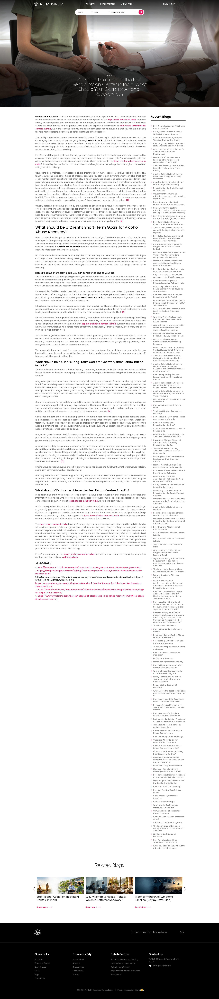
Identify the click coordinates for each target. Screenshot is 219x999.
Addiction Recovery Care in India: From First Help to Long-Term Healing (168, 168)
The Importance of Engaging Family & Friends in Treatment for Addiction (168, 828)
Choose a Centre (42, 963)
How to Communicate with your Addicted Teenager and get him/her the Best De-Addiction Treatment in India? (167, 595)
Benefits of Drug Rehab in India (167, 765)
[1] (127, 200)
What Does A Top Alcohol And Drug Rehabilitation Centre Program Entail (167, 552)
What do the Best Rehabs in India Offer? (168, 818)
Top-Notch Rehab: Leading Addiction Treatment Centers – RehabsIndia (167, 450)
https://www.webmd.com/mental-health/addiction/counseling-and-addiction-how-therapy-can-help (88, 567)
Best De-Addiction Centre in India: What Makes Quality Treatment (168, 270)
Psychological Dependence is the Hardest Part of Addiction (168, 782)
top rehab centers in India (122, 119)
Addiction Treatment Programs (167, 822)
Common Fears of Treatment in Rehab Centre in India (167, 732)
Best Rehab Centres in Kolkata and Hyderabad (169, 400)
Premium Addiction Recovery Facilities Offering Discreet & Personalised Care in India (166, 160)
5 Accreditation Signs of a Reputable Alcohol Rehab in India (168, 281)
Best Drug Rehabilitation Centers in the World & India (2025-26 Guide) (169, 217)
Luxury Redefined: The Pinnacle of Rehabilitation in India (168, 486)
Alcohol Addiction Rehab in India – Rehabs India (169, 429)
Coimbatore (78, 970)
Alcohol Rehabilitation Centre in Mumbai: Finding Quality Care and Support (168, 230)
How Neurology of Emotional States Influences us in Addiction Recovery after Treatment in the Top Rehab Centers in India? (168, 606)
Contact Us (40, 978)
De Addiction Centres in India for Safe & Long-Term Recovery (168, 183)
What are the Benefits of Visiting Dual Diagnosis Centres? (168, 752)
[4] (109, 411)
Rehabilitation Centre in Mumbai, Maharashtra (168, 189)
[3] (123, 312)
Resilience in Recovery (163, 658)
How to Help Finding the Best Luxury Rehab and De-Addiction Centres (167, 377)
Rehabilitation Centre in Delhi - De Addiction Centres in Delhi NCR (168, 435)
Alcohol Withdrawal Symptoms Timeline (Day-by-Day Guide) (167, 138)
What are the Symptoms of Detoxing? (165, 797)
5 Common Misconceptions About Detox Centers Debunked (169, 472)
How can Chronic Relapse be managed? (166, 653)
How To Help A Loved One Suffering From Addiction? (165, 841)
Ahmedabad (78, 959)
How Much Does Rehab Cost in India (167, 406)
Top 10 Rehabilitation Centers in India (167, 545)
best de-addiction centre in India (101, 515)
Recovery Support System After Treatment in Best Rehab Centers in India (168, 707)
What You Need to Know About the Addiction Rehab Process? (169, 847)
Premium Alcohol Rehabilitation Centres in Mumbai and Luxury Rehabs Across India (167, 263)
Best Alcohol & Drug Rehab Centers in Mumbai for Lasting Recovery (167, 341)
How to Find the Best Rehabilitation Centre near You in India (169, 418)
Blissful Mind (116, 974)
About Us (90, 3)
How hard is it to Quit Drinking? (167, 786)
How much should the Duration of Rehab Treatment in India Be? (168, 700)
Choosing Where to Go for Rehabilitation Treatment (165, 741)
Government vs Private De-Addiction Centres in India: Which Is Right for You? (169, 196)
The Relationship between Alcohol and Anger (169, 648)
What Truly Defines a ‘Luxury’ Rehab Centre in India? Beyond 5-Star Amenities (168, 289)
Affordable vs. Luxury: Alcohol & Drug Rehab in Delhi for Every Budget (167, 246)
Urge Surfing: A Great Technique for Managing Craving (168, 642)
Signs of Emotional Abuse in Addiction (166, 576)
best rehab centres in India (54, 524)
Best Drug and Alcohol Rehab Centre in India (166, 528)
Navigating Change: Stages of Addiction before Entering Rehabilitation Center (167, 442)
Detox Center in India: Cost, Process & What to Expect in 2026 (168, 203)
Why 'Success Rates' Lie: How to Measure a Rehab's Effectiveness (168, 276)
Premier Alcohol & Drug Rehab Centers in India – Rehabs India (167, 466)
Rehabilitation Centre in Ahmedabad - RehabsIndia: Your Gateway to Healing (168, 479)
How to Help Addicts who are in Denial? (167, 630)
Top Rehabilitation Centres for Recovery (167, 412)
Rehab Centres (107, 3)
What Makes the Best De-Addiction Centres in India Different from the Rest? (169, 693)
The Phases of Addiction (164, 626)
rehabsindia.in (70, 557)
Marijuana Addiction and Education (164, 835)
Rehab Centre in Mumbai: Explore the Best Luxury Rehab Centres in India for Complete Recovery (168, 350)
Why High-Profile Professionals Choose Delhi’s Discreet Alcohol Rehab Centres (167, 319)
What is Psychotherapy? (164, 801)
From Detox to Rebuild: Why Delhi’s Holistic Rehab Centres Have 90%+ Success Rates (169, 303)
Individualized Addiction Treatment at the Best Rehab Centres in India (169, 720)
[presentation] (34, 890)
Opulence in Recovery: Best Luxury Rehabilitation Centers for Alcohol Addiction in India (169, 521)
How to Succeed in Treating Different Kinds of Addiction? (166, 714)
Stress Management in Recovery (168, 662)
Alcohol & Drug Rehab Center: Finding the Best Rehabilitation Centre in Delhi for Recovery (167, 358)
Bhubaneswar (79, 967)
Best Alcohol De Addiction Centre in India (168, 534)
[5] (62, 461)
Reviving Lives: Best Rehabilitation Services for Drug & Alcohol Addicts (168, 459)
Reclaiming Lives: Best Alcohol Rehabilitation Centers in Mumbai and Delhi (168, 493)
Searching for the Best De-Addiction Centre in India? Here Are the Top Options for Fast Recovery (169, 210)
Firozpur (76, 974)
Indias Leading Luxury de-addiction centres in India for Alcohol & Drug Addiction (169, 501)
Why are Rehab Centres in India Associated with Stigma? (167, 672)
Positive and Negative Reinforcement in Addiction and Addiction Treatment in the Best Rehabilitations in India (168, 584)
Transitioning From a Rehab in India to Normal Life (167, 726)
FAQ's (37, 970)
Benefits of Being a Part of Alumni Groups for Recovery (168, 636)
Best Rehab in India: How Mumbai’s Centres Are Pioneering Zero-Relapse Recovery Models (169, 255)
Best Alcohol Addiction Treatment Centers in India (169, 127)
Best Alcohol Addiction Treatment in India (169, 539)
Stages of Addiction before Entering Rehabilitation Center (167, 770)
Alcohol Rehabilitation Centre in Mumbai (167, 508)
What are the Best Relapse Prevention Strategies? (165, 806)
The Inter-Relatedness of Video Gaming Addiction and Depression (169, 570)
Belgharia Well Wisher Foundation (125, 970)
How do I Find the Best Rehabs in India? (168, 791)
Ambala (76, 963)
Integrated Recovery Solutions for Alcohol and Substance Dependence (169, 151)
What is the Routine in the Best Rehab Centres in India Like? (167, 747)
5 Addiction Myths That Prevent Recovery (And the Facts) (167, 296)
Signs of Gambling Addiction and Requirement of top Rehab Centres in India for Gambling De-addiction (169, 562)
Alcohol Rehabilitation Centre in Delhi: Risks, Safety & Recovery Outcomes (167, 176)
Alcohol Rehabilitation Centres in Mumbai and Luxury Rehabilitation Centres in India (168, 393)
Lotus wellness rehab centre (123, 963)
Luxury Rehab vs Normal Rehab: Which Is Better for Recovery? (167, 133)
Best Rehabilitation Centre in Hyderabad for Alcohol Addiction (168, 223)
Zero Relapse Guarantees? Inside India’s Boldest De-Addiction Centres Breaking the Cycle (168, 327)
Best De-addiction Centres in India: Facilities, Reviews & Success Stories (169, 311)
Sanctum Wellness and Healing (124, 959)
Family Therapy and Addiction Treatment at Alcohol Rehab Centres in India (167, 679)
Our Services (127, 3)
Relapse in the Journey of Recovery (165, 686)
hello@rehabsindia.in (162, 965)
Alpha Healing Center (120, 967)
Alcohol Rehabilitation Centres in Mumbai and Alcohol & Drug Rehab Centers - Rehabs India (168, 385)
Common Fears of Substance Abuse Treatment (166, 812)
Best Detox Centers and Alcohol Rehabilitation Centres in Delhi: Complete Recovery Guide (168, 238)
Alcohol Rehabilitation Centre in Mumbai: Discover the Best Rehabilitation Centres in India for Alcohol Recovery (168, 367)
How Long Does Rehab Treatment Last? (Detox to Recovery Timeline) (169, 144)
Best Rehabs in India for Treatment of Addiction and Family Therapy (169, 776)
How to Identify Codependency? (168, 736)
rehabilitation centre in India (83, 500)
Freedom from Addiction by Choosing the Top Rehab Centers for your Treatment (168, 759)
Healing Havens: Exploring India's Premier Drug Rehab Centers (168, 514)
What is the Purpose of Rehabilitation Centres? (164, 424)
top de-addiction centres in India (99, 323)
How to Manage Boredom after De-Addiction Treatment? (167, 666)
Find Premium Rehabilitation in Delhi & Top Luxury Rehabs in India (169, 334)
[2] (121, 221)
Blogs (37, 974)
